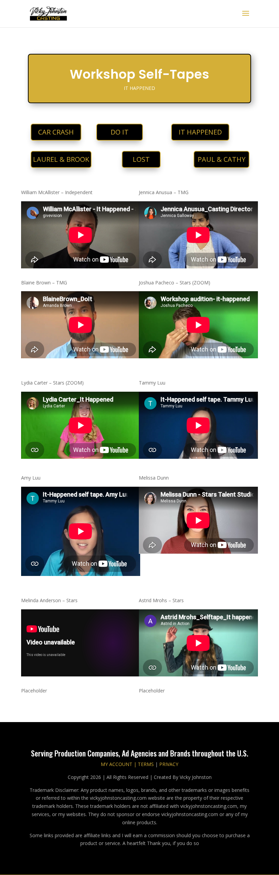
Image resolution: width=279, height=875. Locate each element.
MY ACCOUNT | (118, 764)
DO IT (120, 132)
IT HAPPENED (200, 132)
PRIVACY (168, 764)
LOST (141, 159)
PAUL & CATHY (221, 159)
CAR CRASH (56, 132)
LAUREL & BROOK (61, 159)
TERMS (145, 764)
